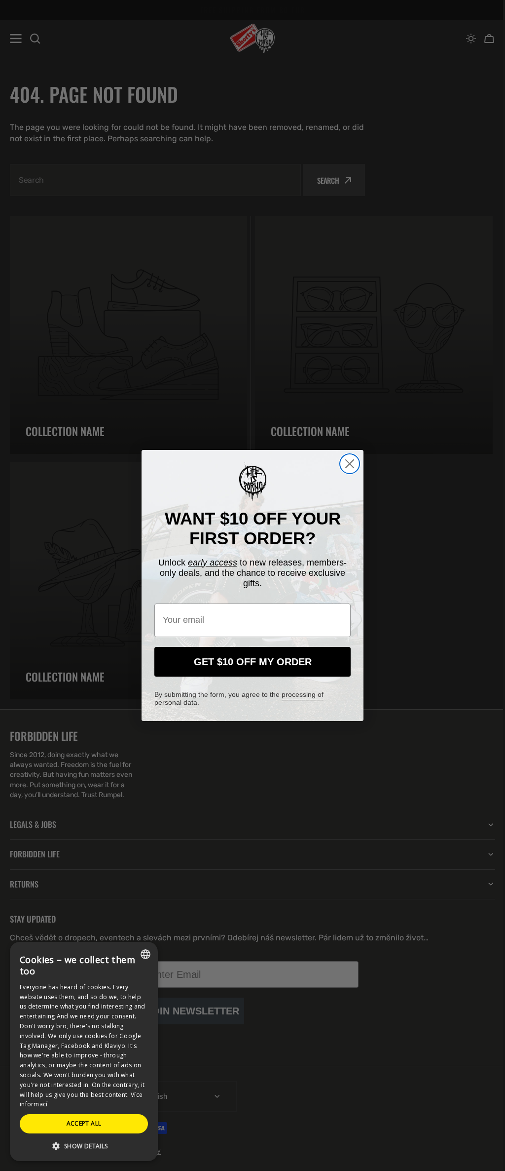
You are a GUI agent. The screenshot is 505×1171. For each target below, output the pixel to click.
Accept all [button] (84, 1123)
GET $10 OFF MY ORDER (249, 661)
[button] (84, 1145)
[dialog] (84, 1051)
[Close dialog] (346, 464)
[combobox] (145, 954)
